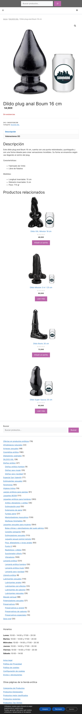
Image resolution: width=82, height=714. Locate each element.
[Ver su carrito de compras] (78, 10)
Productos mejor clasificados (15, 695)
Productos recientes (11, 699)
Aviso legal (7, 660)
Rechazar (58, 709)
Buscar (6, 426)
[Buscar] (57, 3)
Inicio (5, 19)
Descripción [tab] (10, 132)
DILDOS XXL (13, 19)
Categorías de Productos (14, 688)
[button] (75, 26)
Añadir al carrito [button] (41, 243)
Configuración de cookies (14, 671)
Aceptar (45, 709)
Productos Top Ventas (12, 703)
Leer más (41, 299)
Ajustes (71, 709)
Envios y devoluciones (12, 675)
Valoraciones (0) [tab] (12, 136)
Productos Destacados (13, 692)
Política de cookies (11, 668)
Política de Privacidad (12, 664)
